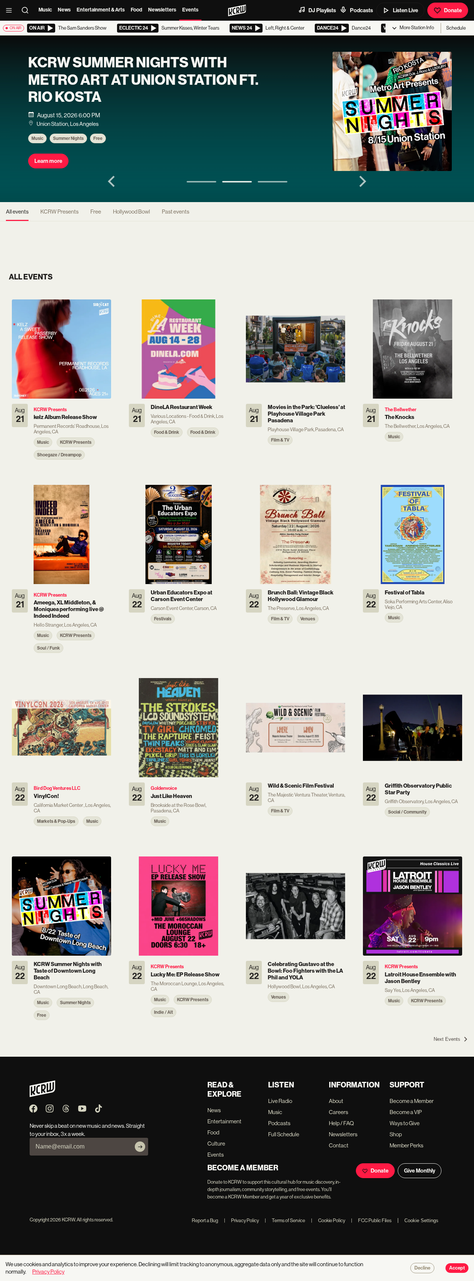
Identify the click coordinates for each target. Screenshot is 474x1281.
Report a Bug (205, 1220)
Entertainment (224, 1121)
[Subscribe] (140, 1146)
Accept (457, 1268)
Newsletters (162, 10)
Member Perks (406, 1145)
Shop (396, 1134)
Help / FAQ (341, 1123)
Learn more (48, 161)
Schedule (456, 28)
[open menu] (11, 10)
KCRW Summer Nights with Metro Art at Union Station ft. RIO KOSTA (143, 79)
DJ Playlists (322, 10)
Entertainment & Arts (101, 10)
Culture (216, 1143)
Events (190, 10)
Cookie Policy (328, 1220)
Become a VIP (406, 1112)
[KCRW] (42, 1095)
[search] (27, 10)
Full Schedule (283, 1134)
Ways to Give (405, 1123)
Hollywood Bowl (131, 211)
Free (98, 138)
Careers (338, 1112)
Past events (175, 211)
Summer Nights (68, 138)
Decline (422, 1268)
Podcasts (361, 10)
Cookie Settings (421, 1220)
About (336, 1101)
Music (45, 10)
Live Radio (280, 1101)
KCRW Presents (59, 211)
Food (136, 10)
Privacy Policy (241, 1220)
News (64, 10)
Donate (453, 10)
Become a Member (412, 1101)
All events (17, 211)
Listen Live (405, 10)
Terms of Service (285, 1220)
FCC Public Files (371, 1220)
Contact (338, 1145)
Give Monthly (419, 1170)
